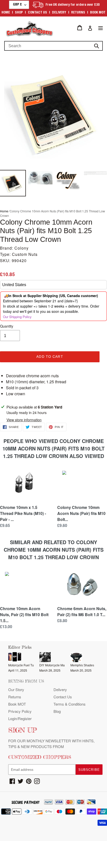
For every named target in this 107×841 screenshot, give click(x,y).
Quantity (6, 326)
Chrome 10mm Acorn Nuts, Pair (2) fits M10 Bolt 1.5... (24, 614)
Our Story (16, 689)
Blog (57, 711)
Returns (78, 12)
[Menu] (100, 27)
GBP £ (17, 4)
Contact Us (63, 696)
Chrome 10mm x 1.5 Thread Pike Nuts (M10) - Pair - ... (23, 513)
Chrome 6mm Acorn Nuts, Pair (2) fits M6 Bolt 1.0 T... (81, 611)
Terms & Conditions (70, 704)
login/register (20, 718)
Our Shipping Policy (17, 316)
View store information (24, 419)
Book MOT (98, 12)
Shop (19, 12)
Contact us (37, 12)
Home (5, 12)
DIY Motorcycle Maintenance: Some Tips (66, 665)
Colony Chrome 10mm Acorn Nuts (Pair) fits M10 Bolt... (81, 513)
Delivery (59, 12)
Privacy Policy (20, 711)
